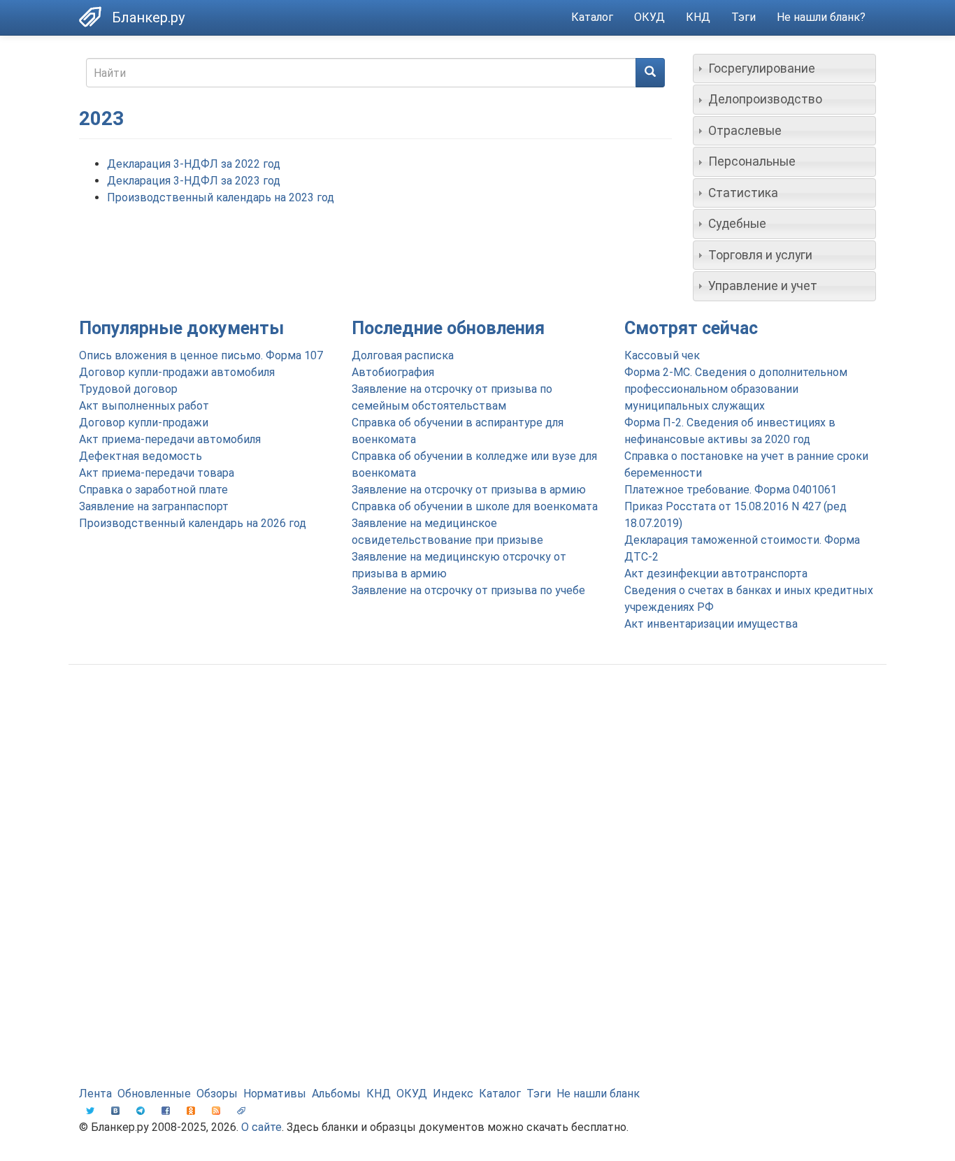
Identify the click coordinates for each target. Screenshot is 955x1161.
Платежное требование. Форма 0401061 (730, 489)
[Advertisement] (477, 787)
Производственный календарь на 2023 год (220, 197)
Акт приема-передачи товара (156, 472)
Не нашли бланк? (821, 17)
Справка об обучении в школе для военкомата (475, 506)
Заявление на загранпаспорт (154, 506)
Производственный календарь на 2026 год (192, 523)
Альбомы (336, 1093)
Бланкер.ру (148, 17)
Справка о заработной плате (153, 489)
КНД (698, 17)
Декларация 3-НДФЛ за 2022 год (193, 164)
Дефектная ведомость (140, 456)
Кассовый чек (662, 355)
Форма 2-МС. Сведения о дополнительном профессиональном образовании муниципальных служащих (735, 389)
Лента (95, 1093)
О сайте (261, 1127)
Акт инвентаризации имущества (711, 623)
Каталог (592, 17)
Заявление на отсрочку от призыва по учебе (468, 590)
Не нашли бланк (598, 1093)
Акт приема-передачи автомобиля (170, 439)
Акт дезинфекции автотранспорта (715, 573)
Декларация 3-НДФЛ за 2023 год (193, 180)
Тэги (743, 17)
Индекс (453, 1093)
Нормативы (274, 1093)
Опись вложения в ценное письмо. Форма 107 (201, 355)
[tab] (785, 68)
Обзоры (217, 1093)
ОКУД (649, 17)
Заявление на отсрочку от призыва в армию (469, 489)
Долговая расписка (403, 355)
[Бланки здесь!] (95, 17)
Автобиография (393, 372)
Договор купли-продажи (143, 422)
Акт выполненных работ (144, 405)
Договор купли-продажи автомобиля (177, 372)
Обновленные (154, 1093)
